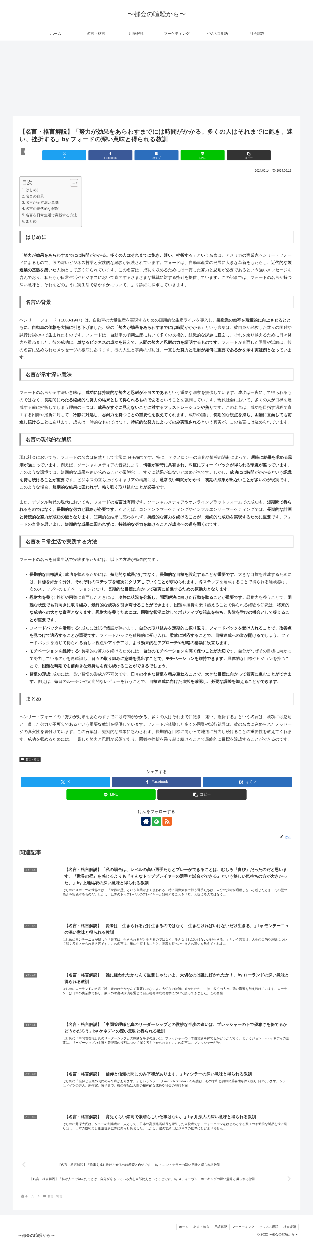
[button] (248, 155)
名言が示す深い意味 (42, 202)
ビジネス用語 (268, 1227)
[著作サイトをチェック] (146, 821)
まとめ (31, 221)
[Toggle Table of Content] (72, 183)
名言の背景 (35, 196)
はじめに (33, 190)
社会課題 (289, 1227)
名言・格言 (32, 759)
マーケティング (243, 1227)
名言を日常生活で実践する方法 (51, 215)
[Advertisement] (156, 78)
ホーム (184, 1227)
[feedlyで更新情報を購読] (156, 821)
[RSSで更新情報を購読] (167, 821)
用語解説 (220, 1227)
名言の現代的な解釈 (42, 208)
